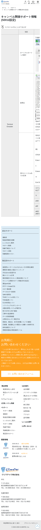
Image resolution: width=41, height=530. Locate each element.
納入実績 (26, 404)
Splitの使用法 (7, 294)
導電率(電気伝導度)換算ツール (12, 330)
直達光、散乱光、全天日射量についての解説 (17, 322)
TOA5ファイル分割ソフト (11, 297)
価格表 (5, 237)
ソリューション (7, 399)
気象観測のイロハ (8, 254)
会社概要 (26, 389)
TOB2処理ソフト (8, 300)
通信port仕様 (7, 283)
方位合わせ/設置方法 (9, 272)
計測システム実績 (8, 403)
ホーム (4, 7)
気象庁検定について (9, 248)
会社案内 (25, 386)
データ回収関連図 (8, 316)
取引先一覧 (27, 408)
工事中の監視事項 (8, 313)
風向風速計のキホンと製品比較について (15, 278)
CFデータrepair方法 (9, 286)
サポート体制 (7, 251)
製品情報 (5, 386)
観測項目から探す (9, 389)
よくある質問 (26, 422)
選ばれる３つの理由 (30, 396)
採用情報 (26, 411)
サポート (13, 7)
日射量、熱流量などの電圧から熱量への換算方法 (18, 324)
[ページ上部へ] (37, 526)
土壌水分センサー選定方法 (11, 319)
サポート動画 (7, 245)
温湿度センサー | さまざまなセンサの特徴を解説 (18, 267)
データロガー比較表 (9, 292)
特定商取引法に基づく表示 (11, 523)
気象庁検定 (7, 427)
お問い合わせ (26, 426)
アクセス (26, 414)
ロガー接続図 (7, 289)
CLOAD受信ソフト (9, 302)
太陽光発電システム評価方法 (12, 308)
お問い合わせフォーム (22, 374)
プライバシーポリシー (31, 523)
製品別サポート (8, 433)
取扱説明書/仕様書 (8, 240)
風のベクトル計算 (8, 275)
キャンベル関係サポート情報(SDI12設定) (16, 281)
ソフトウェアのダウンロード (12, 305)
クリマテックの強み (30, 392)
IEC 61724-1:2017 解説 (10, 311)
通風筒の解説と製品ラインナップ (13, 270)
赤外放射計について (9, 327)
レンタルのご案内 (8, 243)
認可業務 (26, 417)
